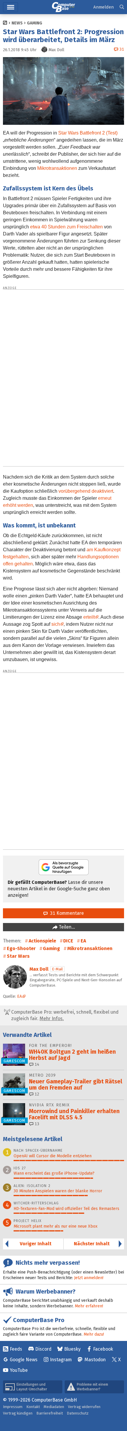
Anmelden (103, 7)
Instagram (61, 1359)
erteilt (89, 617)
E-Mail (57, 969)
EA (83, 941)
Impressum (12, 1407)
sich (55, 624)
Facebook (103, 1349)
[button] (122, 7)
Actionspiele (42, 941)
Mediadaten (54, 1407)
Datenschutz (78, 1413)
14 (36, 1064)
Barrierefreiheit (49, 1413)
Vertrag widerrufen (84, 1407)
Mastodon (95, 1359)
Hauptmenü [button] (10, 7)
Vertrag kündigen (17, 1413)
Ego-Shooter (21, 948)
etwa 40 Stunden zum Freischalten (66, 226)
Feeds (16, 1349)
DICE (68, 941)
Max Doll (39, 969)
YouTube (19, 1370)
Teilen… (66, 927)
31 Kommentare (66, 913)
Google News (24, 1359)
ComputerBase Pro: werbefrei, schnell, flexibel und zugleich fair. (64, 1015)
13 (36, 1123)
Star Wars (18, 956)
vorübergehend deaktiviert (85, 491)
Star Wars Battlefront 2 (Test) (88, 132)
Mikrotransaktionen (57, 168)
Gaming (34, 23)
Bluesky (72, 1349)
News (17, 23)
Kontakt (33, 1407)
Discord (43, 1349)
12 (36, 1094)
